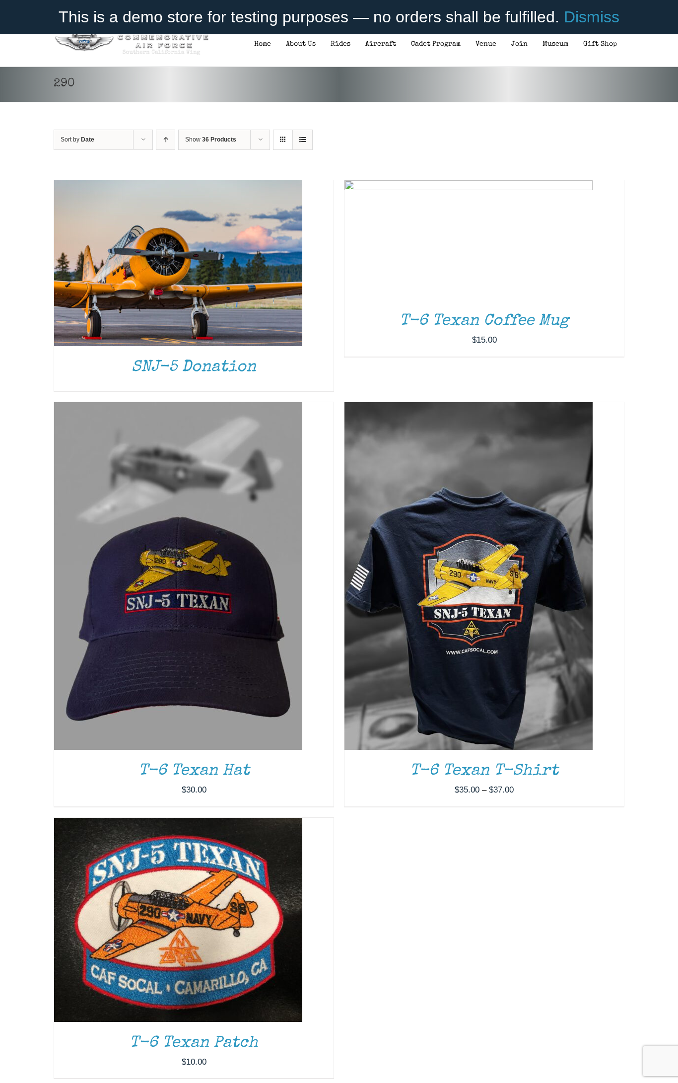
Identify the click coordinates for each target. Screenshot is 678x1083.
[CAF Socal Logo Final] (131, 37)
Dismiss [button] (591, 17)
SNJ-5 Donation (194, 368)
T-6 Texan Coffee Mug (484, 321)
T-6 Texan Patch (194, 1043)
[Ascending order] (165, 140)
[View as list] (302, 139)
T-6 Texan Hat (194, 771)
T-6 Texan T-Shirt (484, 771)
